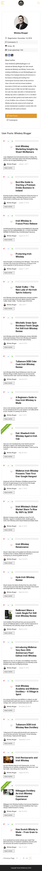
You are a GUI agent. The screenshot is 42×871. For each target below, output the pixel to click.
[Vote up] (12, 141)
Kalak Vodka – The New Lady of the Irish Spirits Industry (26, 290)
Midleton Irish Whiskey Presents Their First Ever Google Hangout (27, 474)
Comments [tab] (13, 120)
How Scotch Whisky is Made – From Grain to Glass (27, 832)
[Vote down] (8, 141)
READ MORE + (8, 168)
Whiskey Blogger (11, 164)
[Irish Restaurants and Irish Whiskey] (8, 757)
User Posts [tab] (13, 116)
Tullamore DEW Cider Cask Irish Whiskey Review (26, 364)
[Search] (38, 3)
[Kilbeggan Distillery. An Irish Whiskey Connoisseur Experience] (8, 790)
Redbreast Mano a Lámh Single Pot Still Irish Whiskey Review (26, 613)
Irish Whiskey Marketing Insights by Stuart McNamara (27, 149)
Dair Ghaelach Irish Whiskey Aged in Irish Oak (26, 436)
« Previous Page (8, 858)
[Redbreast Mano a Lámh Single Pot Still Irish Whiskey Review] (8, 610)
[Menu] (2, 3)
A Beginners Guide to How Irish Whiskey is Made (26, 400)
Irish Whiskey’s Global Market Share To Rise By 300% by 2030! (26, 509)
